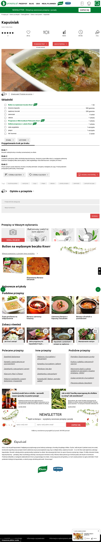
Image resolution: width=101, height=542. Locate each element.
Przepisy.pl (4, 14)
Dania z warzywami (36, 14)
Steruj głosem (39, 175)
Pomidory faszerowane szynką (82, 356)
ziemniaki (76, 183)
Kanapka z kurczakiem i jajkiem (49, 364)
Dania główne (25, 14)
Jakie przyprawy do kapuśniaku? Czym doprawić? (36, 342)
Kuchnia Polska (12, 183)
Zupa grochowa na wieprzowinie (9, 317)
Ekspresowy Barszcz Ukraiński (35, 278)
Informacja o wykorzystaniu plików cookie (63, 538)
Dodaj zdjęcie (13, 240)
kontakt (7, 538)
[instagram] (100, 273)
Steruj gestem (15, 175)
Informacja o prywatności (35, 538)
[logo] (9, 3)
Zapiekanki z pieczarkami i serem (16, 369)
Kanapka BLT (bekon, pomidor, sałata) (48, 380)
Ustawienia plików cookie (10, 540)
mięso (43, 183)
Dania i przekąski (15, 14)
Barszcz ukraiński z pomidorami (84, 317)
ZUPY (34, 183)
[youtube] (100, 269)
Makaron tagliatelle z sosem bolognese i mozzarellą (15, 380)
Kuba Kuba (9, 27)
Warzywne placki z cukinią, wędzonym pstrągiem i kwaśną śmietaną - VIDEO (82, 371)
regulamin (18, 538)
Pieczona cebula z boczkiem (81, 383)
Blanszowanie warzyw (86, 341)
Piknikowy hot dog (44, 369)
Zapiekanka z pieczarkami (47, 374)
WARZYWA (25, 183)
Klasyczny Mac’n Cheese (13, 374)
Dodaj (95, 216)
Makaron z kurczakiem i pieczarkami (46, 357)
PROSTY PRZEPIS (64, 183)
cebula (52, 183)
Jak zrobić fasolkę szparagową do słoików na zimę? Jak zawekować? (79, 394)
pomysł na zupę (89, 183)
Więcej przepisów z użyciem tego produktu (18, 254)
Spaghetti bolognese (12, 356)
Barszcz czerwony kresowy (34, 317)
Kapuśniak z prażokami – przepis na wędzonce (63, 342)
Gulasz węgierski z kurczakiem (82, 378)
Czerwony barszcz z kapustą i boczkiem (59, 317)
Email (9, 140)
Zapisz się (76, 425)
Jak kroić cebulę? (10, 341)
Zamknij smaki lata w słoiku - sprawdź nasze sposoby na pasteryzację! (28, 394)
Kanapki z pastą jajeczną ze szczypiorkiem (14, 363)
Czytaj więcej (22, 406)
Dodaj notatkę (88, 175)
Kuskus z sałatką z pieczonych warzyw (82, 363)
